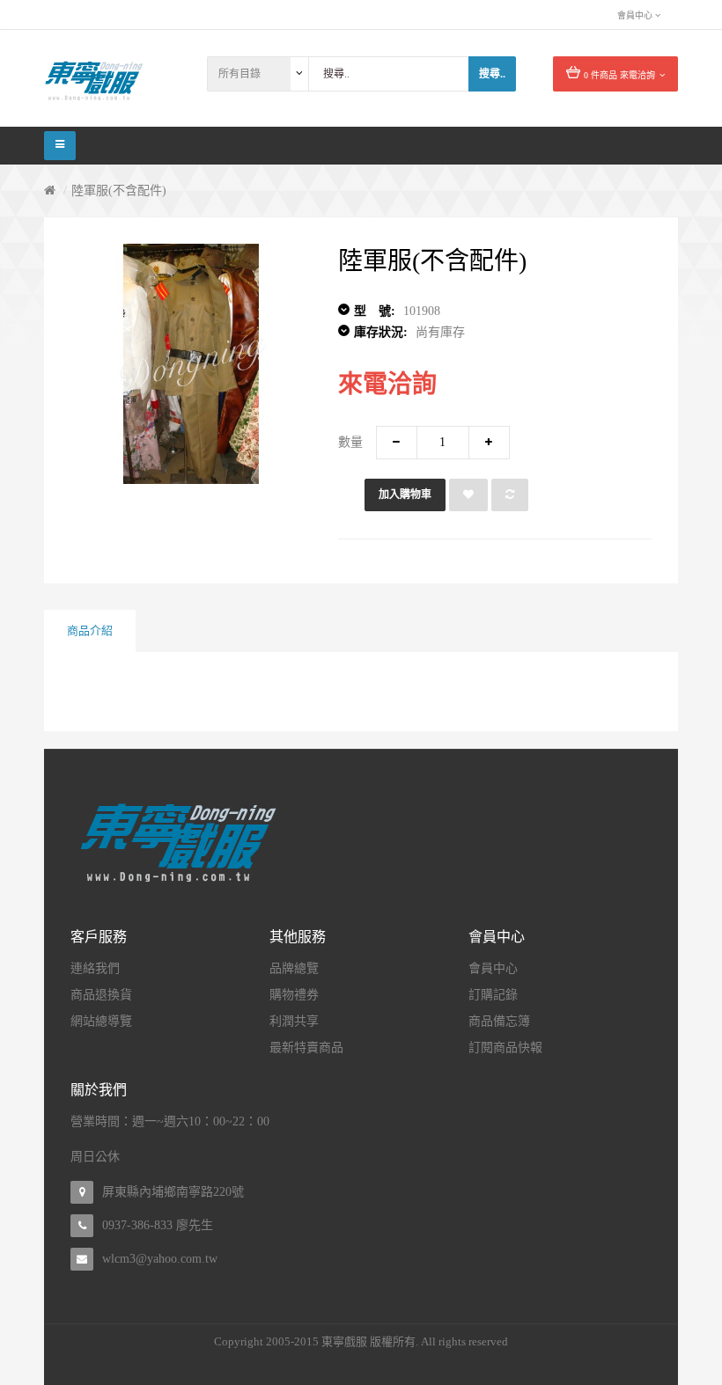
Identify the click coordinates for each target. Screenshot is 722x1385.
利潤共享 (294, 1021)
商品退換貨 (101, 994)
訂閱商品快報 (505, 1047)
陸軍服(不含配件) (118, 190)
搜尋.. (492, 74)
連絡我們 (95, 968)
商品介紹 (90, 630)
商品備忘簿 (499, 1021)
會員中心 (493, 968)
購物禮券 (294, 994)
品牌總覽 (294, 968)
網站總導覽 (101, 1021)
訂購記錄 (493, 994)
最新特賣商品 (306, 1047)
